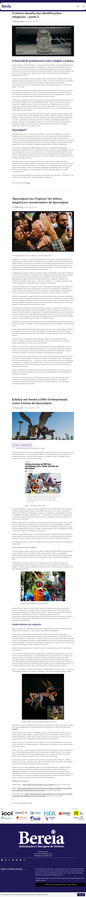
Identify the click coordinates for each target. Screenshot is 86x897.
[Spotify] (21, 860)
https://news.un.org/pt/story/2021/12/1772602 (38, 784)
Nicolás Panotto (19, 21)
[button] (2, 872)
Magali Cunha (19, 207)
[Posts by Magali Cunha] (13, 207)
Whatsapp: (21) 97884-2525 (43, 855)
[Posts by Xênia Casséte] (13, 408)
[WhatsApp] (25, 860)
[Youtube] (13, 860)
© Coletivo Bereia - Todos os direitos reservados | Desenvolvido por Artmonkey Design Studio (24, 894)
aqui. (28, 183)
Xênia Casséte (19, 408)
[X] (10, 860)
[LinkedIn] (17, 860)
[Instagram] (6, 860)
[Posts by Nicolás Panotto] (13, 21)
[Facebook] (2, 860)
